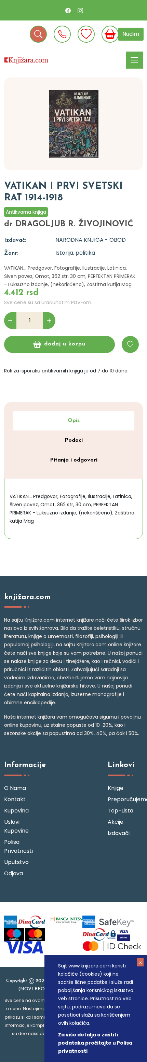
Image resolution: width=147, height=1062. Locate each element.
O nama (15, 788)
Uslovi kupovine (16, 826)
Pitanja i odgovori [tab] (73, 460)
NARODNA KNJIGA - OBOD (90, 240)
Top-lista (120, 811)
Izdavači (119, 833)
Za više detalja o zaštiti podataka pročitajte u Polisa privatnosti (95, 1042)
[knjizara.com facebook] (68, 10)
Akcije (115, 822)
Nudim (130, 34)
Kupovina (16, 811)
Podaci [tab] (74, 440)
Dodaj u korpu (64, 344)
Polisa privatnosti (18, 846)
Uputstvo (16, 862)
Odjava (13, 873)
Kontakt (15, 799)
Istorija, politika (75, 253)
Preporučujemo (125, 799)
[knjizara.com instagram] (80, 10)
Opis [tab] (74, 420)
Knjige (115, 788)
